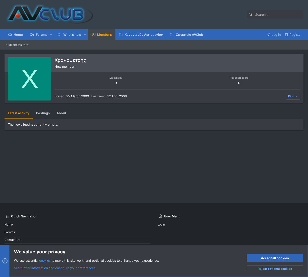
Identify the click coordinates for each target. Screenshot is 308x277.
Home (9, 224)
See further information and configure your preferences (54, 268)
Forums (10, 232)
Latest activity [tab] (18, 113)
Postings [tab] (43, 113)
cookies (45, 260)
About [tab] (61, 113)
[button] (51, 34)
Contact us (12, 239)
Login (161, 224)
